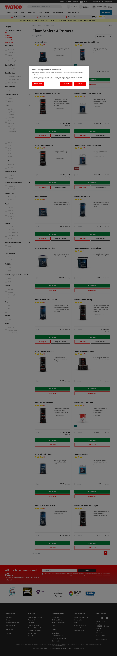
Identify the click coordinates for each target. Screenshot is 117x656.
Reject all (66, 83)
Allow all (80, 83)
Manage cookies (38, 83)
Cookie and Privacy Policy (64, 78)
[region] (59, 77)
